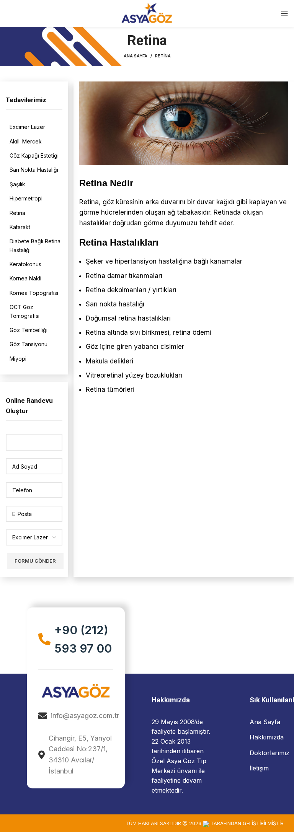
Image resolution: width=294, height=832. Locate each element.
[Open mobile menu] (284, 13)
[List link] (36, 127)
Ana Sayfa (135, 56)
